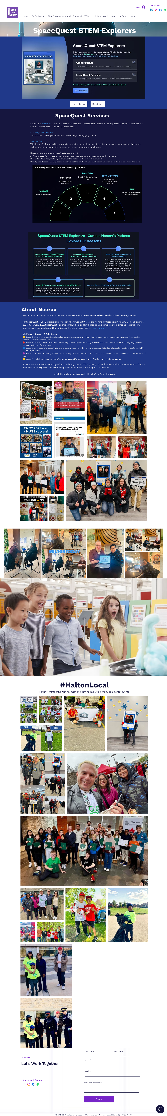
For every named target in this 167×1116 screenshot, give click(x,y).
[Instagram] (155, 10)
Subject (88, 1071)
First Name (89, 1051)
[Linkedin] (151, 10)
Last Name (118, 1051)
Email (87, 1060)
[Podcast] (165, 10)
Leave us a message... (93, 1082)
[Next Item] (158, 553)
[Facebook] (160, 10)
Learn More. (98, 328)
